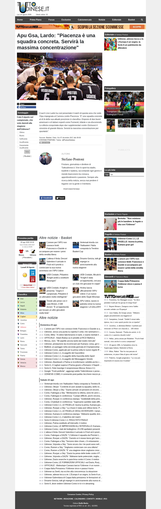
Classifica (22, 294)
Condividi (47, 198)
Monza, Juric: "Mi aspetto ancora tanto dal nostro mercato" (70, 341)
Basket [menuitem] (131, 20)
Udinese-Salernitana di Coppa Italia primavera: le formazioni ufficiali (74, 477)
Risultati (27, 156)
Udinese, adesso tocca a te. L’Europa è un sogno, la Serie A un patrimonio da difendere (83, 474)
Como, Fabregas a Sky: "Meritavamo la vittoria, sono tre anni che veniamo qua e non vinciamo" (86, 393)
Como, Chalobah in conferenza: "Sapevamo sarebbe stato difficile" (74, 402)
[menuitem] (142, 20)
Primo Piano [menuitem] (36, 20)
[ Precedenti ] (27, 257)
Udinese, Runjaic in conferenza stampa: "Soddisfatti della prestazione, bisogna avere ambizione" (87, 399)
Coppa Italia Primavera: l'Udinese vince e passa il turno (69, 468)
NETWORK (58, 499)
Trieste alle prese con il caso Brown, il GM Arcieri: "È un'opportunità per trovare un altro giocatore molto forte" (54, 307)
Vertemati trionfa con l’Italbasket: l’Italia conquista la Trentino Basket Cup (76, 384)
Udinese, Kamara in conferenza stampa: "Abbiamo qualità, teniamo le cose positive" (81, 414)
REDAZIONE (68, 499)
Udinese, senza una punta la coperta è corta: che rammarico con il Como (76, 332)
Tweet (61, 198)
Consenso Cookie (74, 494)
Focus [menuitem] (51, 20)
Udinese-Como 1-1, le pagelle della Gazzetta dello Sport (69, 356)
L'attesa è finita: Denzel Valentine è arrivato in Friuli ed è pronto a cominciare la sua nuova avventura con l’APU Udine (53, 264)
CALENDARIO (80, 499)
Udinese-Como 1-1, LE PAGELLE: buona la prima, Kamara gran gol (74, 405)
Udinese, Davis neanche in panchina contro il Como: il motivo (71, 459)
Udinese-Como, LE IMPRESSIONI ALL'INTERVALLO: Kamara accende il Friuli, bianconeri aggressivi (89, 426)
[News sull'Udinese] (33, 7)
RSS (105, 499)
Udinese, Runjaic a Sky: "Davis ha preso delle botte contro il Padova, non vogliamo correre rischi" (87, 453)
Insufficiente (23, 142)
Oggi (107, 175)
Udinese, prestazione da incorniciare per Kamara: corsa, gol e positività (76, 344)
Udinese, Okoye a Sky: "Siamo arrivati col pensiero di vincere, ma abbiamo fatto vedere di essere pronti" (90, 390)
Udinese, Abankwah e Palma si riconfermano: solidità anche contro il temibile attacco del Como (86, 362)
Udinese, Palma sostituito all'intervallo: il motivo (65, 423)
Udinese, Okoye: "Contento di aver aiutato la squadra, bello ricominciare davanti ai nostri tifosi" (86, 387)
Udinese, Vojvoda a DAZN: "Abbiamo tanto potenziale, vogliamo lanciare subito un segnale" (85, 456)
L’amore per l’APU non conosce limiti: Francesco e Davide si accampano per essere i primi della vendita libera (53, 248)
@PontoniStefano (68, 140)
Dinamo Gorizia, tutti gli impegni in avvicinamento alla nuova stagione (75, 480)
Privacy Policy (88, 494)
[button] (27, 152)
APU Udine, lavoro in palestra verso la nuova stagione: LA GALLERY (90, 304)
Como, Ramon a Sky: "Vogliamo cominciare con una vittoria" (71, 447)
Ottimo (21, 132)
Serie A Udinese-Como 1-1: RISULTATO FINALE (66, 420)
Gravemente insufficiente (23, 146)
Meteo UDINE (27, 264)
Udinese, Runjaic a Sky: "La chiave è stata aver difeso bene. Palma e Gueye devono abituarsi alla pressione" (93, 408)
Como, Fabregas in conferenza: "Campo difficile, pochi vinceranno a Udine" (78, 396)
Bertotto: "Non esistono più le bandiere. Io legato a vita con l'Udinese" (130, 221)
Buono (21, 136)
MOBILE (99, 499)
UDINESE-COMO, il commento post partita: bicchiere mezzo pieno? (74, 374)
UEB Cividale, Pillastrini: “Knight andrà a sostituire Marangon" (58, 278)
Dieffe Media (83, 503)
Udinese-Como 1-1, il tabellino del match (62, 417)
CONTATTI (91, 499)
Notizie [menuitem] (102, 20)
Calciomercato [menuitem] (85, 20)
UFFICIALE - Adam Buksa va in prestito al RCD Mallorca (69, 338)
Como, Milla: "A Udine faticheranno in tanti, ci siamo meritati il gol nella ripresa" (79, 335)
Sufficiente (23, 139)
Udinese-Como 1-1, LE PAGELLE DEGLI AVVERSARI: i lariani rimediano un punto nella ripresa (87, 411)
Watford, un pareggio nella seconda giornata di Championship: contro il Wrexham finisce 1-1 (85, 347)
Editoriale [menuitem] (116, 20)
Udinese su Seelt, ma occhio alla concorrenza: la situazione (70, 471)
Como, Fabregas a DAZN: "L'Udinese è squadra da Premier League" (75, 435)
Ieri (112, 175)
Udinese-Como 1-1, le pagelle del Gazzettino (64, 353)
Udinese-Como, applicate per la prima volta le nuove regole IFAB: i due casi (78, 350)
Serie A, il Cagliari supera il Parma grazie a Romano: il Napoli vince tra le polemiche (81, 365)
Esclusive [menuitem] (66, 20)
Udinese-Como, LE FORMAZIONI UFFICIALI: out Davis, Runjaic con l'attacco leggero (82, 462)
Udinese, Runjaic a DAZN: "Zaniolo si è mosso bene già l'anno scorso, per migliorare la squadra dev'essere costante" (96, 438)
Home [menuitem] (20, 20)
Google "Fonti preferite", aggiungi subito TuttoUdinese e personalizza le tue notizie (81, 371)
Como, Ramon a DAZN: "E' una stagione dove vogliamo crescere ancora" (77, 450)
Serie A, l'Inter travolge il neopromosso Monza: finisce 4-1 (69, 368)
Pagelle (108, 234)
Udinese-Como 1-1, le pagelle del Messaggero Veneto (68, 359)
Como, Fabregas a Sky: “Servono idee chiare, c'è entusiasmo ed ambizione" (78, 441)
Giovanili (109, 277)
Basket (48, 138)
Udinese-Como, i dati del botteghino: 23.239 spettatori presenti (72, 429)
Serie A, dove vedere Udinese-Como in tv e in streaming (69, 484)
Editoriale (109, 35)
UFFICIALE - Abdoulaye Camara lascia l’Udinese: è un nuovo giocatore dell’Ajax (80, 465)
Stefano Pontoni (47, 140)
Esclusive (109, 214)
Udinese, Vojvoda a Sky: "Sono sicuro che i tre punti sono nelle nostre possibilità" (80, 444)
